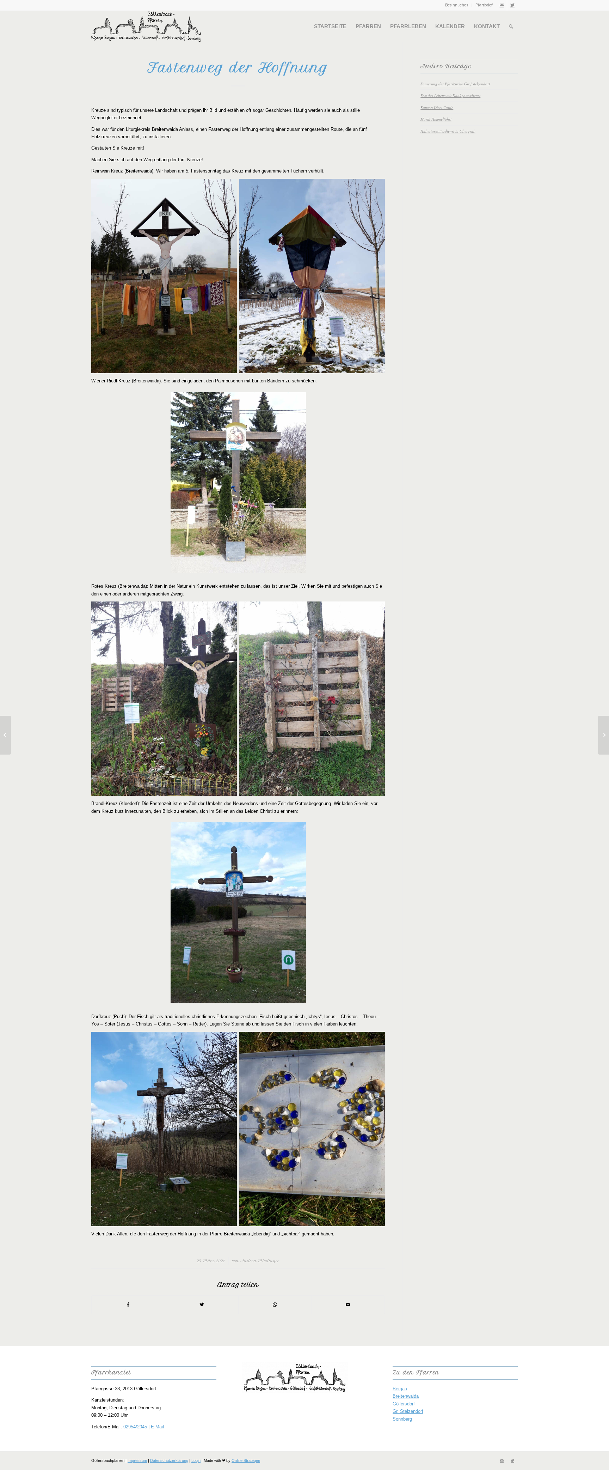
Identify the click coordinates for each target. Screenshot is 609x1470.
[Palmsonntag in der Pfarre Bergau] (603, 735)
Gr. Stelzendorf (408, 1411)
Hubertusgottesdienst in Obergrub (447, 131)
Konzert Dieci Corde (436, 107)
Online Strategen (246, 1460)
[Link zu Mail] (502, 5)
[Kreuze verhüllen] (5, 735)
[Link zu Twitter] (512, 5)
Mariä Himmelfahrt (435, 119)
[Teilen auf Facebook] (128, 1305)
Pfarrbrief (484, 5)
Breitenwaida (406, 1396)
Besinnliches (456, 5)
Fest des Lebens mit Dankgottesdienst (450, 95)
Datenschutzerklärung (169, 1460)
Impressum (137, 1460)
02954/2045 (135, 1426)
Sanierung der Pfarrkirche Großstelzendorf (455, 83)
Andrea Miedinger (259, 1261)
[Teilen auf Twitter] (201, 1305)
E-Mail (157, 1426)
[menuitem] (457, 5)
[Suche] (511, 26)
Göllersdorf (404, 1404)
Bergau (400, 1388)
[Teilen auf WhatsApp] (275, 1305)
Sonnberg (402, 1419)
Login (196, 1460)
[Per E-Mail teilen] (348, 1305)
